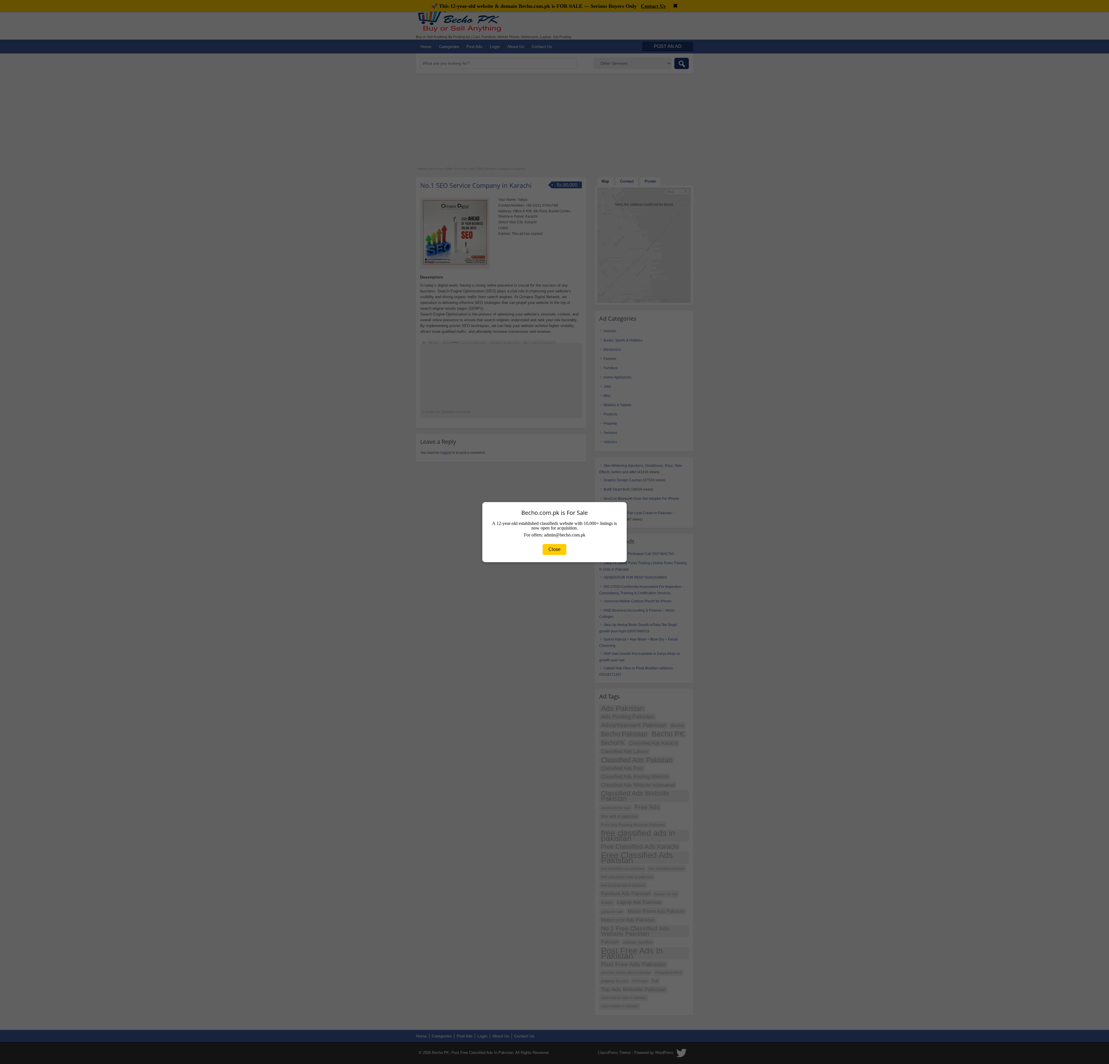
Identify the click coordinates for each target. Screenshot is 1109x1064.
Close (554, 549)
